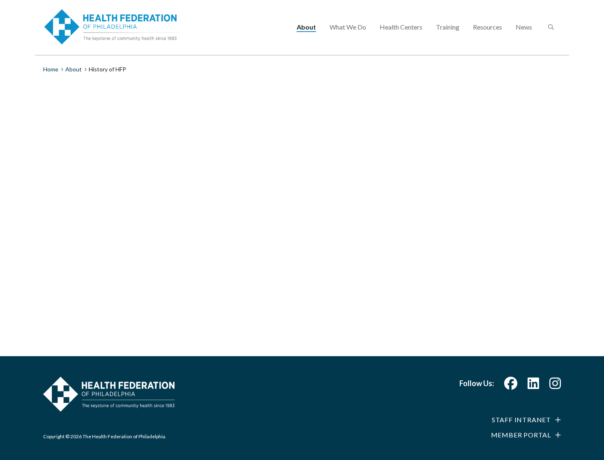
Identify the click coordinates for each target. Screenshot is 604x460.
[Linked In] (533, 385)
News (524, 27)
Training (447, 27)
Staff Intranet (521, 419)
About (306, 27)
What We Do (348, 27)
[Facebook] (510, 385)
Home (50, 69)
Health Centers (401, 27)
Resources (487, 27)
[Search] (550, 27)
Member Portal (521, 435)
